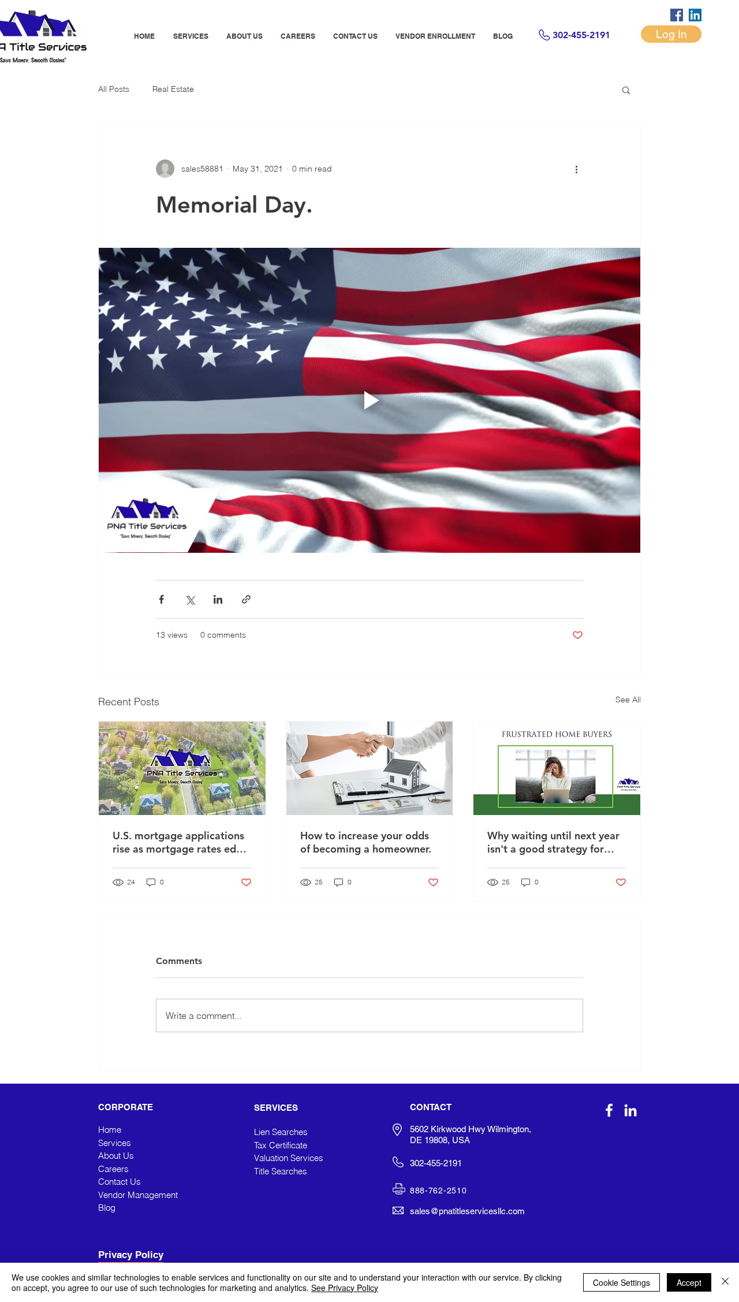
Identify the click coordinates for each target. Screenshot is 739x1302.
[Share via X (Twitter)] (189, 599)
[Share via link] (246, 599)
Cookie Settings (621, 1282)
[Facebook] (676, 15)
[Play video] (369, 400)
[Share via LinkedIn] (217, 599)
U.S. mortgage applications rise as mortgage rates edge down (180, 842)
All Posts (113, 89)
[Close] (725, 1282)
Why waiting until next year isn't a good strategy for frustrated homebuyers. (553, 842)
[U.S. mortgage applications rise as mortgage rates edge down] (182, 768)
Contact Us (119, 1181)
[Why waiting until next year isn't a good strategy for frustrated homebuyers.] (556, 768)
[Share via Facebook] (161, 599)
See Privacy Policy (344, 1287)
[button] (626, 89)
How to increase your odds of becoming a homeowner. (365, 842)
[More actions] (576, 169)
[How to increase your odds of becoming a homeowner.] (369, 768)
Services (114, 1142)
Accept (689, 1282)
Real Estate (173, 89)
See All (628, 699)
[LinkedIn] (695, 15)
